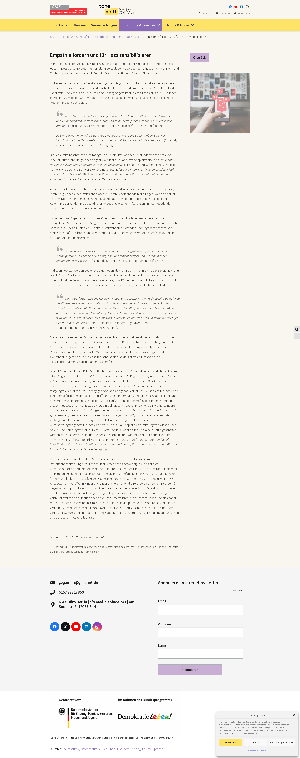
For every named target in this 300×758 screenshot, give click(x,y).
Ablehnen (255, 742)
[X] (65, 626)
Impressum (264, 750)
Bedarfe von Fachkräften (125, 37)
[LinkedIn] (241, 7)
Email (163, 601)
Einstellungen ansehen (282, 742)
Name (162, 645)
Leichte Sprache (152, 749)
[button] (293, 715)
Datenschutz (253, 750)
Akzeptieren (231, 742)
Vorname (164, 624)
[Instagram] (247, 7)
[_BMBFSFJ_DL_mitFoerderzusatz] (115, 713)
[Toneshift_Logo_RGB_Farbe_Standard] (117, 9)
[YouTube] (236, 7)
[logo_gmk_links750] (68, 9)
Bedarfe (99, 37)
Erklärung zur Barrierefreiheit (120, 749)
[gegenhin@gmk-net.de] (54, 582)
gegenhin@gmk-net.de (78, 582)
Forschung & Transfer (75, 37)
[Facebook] (230, 7)
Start (53, 37)
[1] (70, 126)
